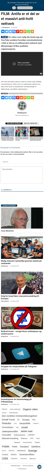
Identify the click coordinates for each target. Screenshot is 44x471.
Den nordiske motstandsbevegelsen (19, 416)
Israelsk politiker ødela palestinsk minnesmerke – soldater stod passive (7, 139)
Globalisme (36, 423)
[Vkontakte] (3, 31)
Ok (14, 8)
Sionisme (11, 450)
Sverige (32, 450)
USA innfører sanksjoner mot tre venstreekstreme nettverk (22, 139)
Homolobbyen (7, 427)
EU (18, 420)
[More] (32, 31)
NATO (31, 438)
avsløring (17, 93)
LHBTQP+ (31, 435)
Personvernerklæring (28, 465)
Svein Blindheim (7, 231)
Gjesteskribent (5, 301)
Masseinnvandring (10, 438)
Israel (24, 427)
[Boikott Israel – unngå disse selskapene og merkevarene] (22, 318)
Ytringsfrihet (14, 458)
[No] (41, 5)
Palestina (17, 442)
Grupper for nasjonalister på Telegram (19, 366)
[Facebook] (14, 31)
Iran (17, 427)
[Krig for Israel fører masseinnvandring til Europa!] (22, 283)
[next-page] (23, 143)
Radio (14, 447)
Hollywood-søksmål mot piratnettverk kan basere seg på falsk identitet (36, 139)
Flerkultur (6, 423)
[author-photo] (22, 106)
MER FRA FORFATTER (30, 123)
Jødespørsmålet (10, 431)
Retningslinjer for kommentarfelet (10, 147)
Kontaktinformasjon (15, 465)
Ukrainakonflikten (26, 454)
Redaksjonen (6, 27)
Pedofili (37, 442)
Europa (25, 419)
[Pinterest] (17, 31)
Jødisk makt (26, 431)
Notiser (35, 93)
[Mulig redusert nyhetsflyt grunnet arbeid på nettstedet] (22, 247)
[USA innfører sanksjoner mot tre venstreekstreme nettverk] (22, 132)
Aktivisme (4, 409)
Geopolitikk (24, 423)
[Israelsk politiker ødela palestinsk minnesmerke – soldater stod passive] (7, 132)
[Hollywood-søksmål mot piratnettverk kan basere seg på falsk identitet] (36, 132)
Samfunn (35, 446)
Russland (24, 447)
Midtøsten (24, 438)
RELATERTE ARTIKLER (14, 123)
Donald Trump (8, 419)
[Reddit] (21, 31)
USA (41, 93)
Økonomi (33, 458)
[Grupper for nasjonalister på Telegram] (22, 353)
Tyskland (5, 454)
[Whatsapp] (28, 31)
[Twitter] (10, 31)
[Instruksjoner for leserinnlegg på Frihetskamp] (22, 386)
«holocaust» (23, 458)
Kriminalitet (6, 435)
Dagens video (30, 409)
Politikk (5, 446)
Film (33, 420)
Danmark (4, 412)
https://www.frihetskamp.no (22, 115)
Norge (38, 438)
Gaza (15, 423)
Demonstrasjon (13, 412)
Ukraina (13, 454)
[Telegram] (6, 31)
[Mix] (25, 31)
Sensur (4, 450)
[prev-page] (21, 143)
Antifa (11, 93)
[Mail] (22, 118)
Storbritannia (21, 450)
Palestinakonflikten (27, 442)
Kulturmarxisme (27, 93)
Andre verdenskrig (15, 409)
